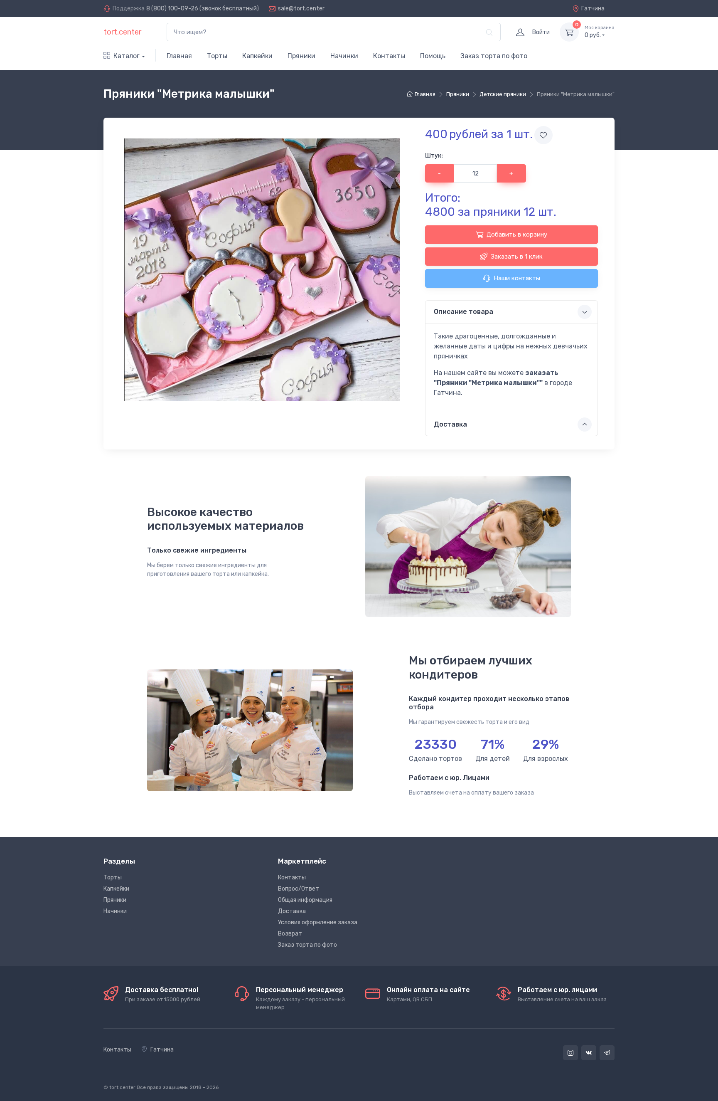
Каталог (126, 56)
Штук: (434, 155)
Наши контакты (517, 278)
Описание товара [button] (463, 312)
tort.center (122, 32)
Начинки (344, 56)
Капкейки (257, 56)
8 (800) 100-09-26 (172, 8)
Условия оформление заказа (317, 922)
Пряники (301, 56)
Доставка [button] (450, 424)
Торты (217, 56)
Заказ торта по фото (493, 56)
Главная (179, 56)
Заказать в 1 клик (517, 256)
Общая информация (305, 900)
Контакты (389, 56)
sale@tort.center (301, 8)
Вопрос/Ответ (298, 888)
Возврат (290, 933)
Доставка (292, 911)
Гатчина (593, 8)
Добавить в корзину (517, 234)
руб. (600, 32)
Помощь (432, 56)
